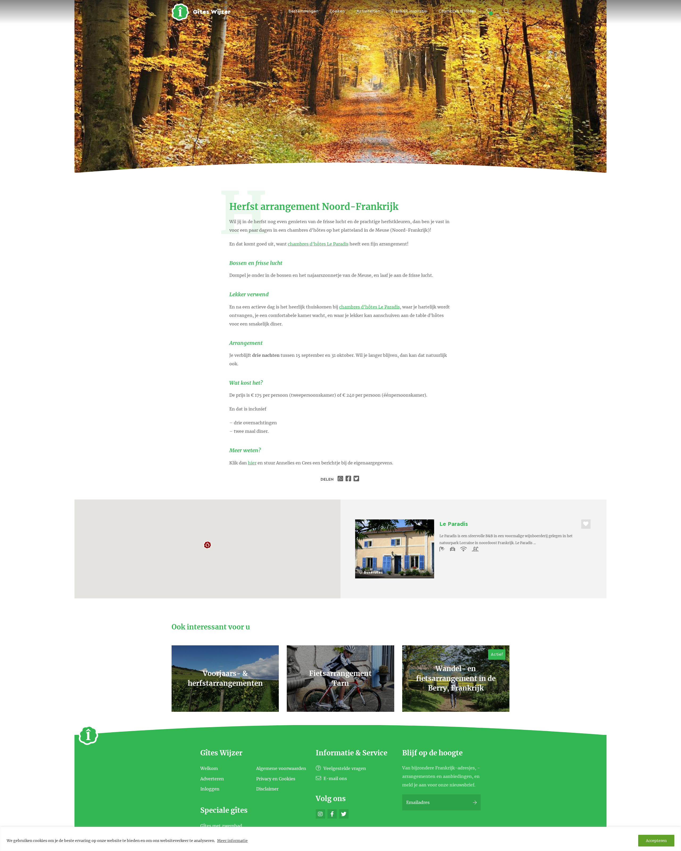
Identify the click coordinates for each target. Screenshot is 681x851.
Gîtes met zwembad (221, 825)
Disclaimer (267, 788)
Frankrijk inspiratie (409, 11)
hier (252, 462)
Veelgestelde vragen (344, 768)
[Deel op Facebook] (349, 479)
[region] (340, 839)
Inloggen (209, 788)
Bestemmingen (303, 11)
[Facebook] (332, 814)
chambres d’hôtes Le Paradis (318, 244)
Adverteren (212, 778)
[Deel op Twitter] (357, 479)
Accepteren (656, 840)
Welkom (209, 768)
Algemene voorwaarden (281, 768)
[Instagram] (320, 814)
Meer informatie (232, 840)
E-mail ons (334, 778)
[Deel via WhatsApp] (341, 479)
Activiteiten (368, 11)
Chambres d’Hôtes (457, 11)
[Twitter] (343, 814)
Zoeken (337, 11)
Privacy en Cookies (275, 778)
